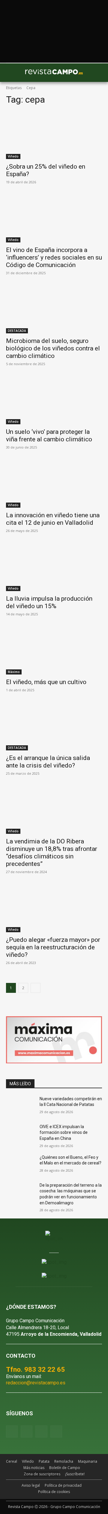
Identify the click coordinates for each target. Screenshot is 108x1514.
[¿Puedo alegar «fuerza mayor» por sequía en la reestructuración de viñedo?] (54, 908)
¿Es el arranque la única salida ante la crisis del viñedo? (48, 761)
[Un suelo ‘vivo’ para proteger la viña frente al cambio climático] (54, 400)
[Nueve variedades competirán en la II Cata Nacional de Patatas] (20, 1106)
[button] (13, 72)
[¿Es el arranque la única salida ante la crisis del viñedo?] (54, 726)
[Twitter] (56, 1431)
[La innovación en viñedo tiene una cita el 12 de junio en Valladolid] (54, 484)
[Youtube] (41, 1431)
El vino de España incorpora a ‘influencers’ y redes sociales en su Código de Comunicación (54, 257)
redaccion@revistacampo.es (35, 1383)
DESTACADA (17, 331)
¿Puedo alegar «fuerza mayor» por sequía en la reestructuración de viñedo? (53, 947)
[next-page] (35, 988)
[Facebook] (12, 1431)
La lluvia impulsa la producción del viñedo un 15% (49, 602)
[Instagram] (26, 1431)
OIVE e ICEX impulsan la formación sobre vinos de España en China (64, 1132)
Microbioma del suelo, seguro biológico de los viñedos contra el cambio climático (53, 348)
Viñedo (13, 156)
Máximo (14, 672)
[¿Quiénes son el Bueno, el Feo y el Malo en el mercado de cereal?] (20, 1165)
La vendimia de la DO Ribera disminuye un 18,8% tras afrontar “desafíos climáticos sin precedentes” (51, 852)
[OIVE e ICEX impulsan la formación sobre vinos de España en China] (20, 1134)
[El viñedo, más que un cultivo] (54, 650)
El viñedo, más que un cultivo (46, 682)
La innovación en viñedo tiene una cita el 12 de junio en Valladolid (53, 519)
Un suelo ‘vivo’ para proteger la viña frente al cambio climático (49, 435)
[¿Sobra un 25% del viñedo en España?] (54, 135)
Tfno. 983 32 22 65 (35, 1369)
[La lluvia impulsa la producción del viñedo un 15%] (54, 567)
